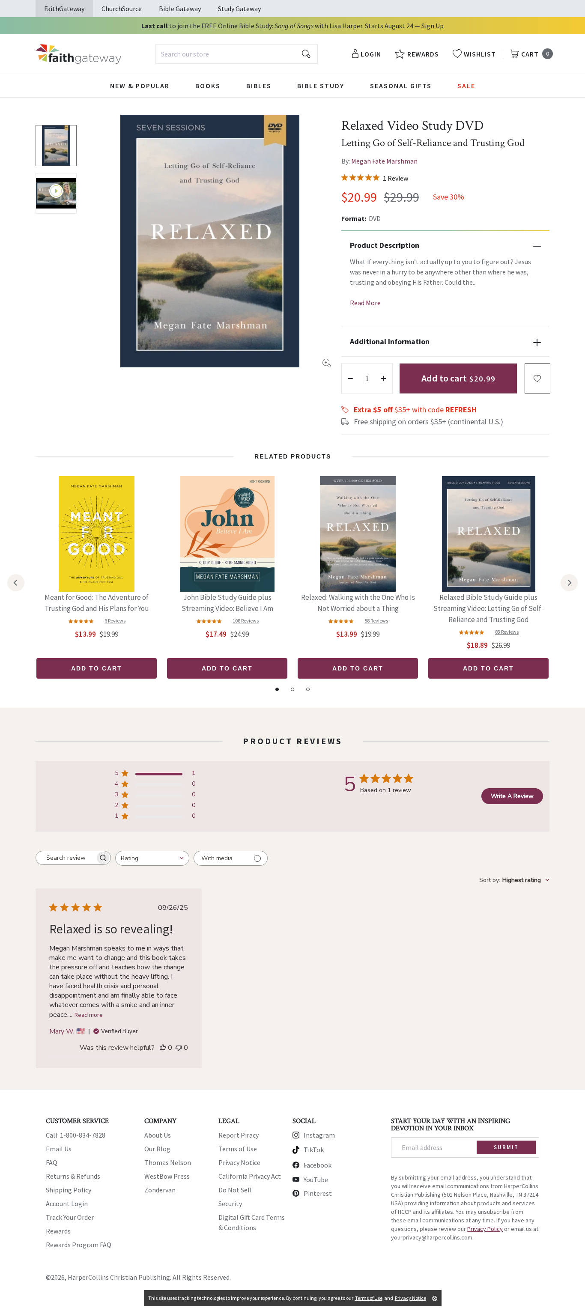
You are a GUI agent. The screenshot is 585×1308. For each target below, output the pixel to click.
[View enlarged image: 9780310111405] (210, 241)
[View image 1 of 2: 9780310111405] (56, 145)
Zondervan (160, 1190)
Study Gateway (239, 8)
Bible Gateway (180, 8)
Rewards (58, 1231)
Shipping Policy (68, 1190)
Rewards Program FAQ (78, 1244)
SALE (466, 85)
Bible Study (320, 85)
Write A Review (512, 796)
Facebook (317, 1165)
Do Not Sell (235, 1190)
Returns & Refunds (73, 1176)
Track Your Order (70, 1217)
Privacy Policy (485, 1229)
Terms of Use (237, 1148)
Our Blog (157, 1148)
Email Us (59, 1148)
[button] (537, 378)
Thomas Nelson (167, 1162)
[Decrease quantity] (350, 378)
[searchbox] (65, 858)
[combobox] (236, 54)
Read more (89, 1015)
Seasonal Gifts (401, 85)
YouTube (316, 1179)
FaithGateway (64, 8)
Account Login (67, 1203)
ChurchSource (121, 8)
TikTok (314, 1149)
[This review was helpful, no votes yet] (163, 1047)
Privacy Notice (239, 1162)
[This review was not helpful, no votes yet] (179, 1047)
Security (230, 1203)
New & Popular (140, 85)
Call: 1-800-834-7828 (75, 1135)
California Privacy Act (249, 1176)
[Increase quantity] (383, 378)
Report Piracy (238, 1135)
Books (208, 85)
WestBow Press (167, 1176)
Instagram (319, 1135)
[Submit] (306, 54)
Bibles (259, 85)
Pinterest (318, 1193)
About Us (157, 1135)
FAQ (51, 1162)
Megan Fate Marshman (384, 161)
